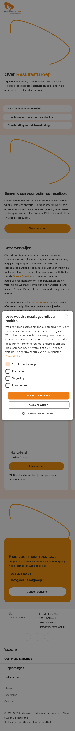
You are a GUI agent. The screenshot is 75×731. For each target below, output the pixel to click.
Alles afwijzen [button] (39, 404)
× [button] (67, 315)
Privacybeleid (13, 356)
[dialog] (37, 365)
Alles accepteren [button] (38, 395)
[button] (37, 413)
